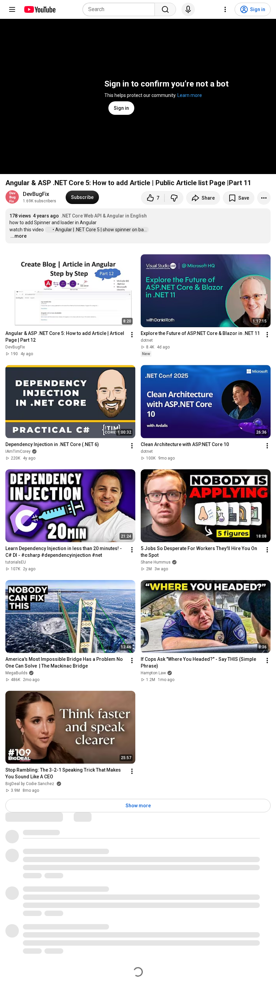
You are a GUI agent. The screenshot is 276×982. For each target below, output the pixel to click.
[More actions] (264, 198)
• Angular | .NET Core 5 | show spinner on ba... (100, 229)
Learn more (189, 95)
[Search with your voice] (188, 9)
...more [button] (18, 236)
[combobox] (120, 9)
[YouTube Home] (39, 9)
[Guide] (12, 9)
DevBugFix (36, 194)
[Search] (165, 9)
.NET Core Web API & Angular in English (104, 215)
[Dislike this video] (174, 198)
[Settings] (225, 9)
